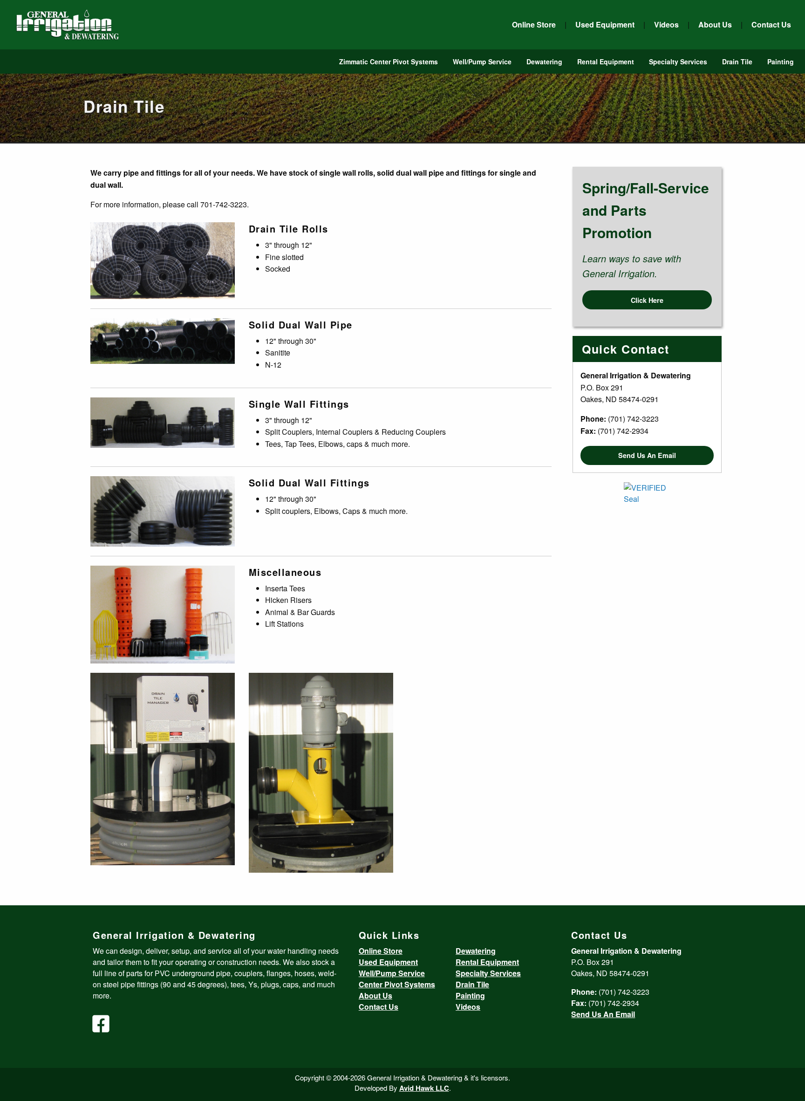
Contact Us (771, 24)
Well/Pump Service (482, 61)
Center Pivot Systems (397, 984)
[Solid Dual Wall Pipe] (162, 340)
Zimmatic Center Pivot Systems (388, 61)
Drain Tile (737, 61)
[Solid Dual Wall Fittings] (162, 510)
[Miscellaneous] (162, 613)
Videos (666, 24)
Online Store (534, 24)
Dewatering (544, 61)
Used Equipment (604, 24)
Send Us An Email (647, 455)
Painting (780, 61)
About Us (715, 24)
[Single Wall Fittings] (162, 421)
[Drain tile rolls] (162, 259)
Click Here (647, 300)
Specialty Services (678, 61)
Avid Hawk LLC (424, 1088)
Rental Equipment (605, 61)
